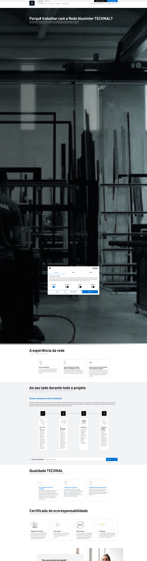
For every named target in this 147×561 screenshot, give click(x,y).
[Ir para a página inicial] (32, 4)
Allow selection (73, 291)
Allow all (90, 291)
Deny (57, 291)
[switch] (67, 287)
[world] (113, 3)
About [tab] (90, 272)
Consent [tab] (56, 272)
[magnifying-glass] (116, 3)
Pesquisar (109, 459)
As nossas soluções (42, 3)
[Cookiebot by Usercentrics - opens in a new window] (93, 268)
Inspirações (58, 3)
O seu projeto (51, 3)
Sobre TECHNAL (65, 3)
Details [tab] (73, 272)
